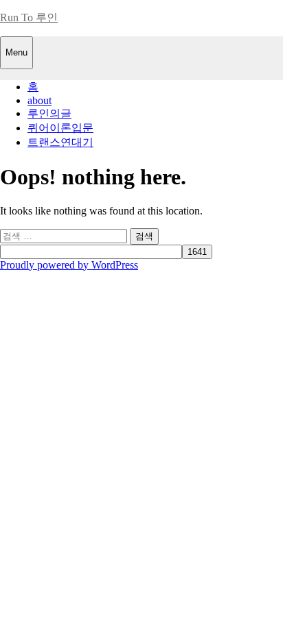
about (39, 100)
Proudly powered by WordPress (69, 265)
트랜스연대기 (60, 142)
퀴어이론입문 (60, 128)
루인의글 (49, 113)
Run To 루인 (29, 17)
